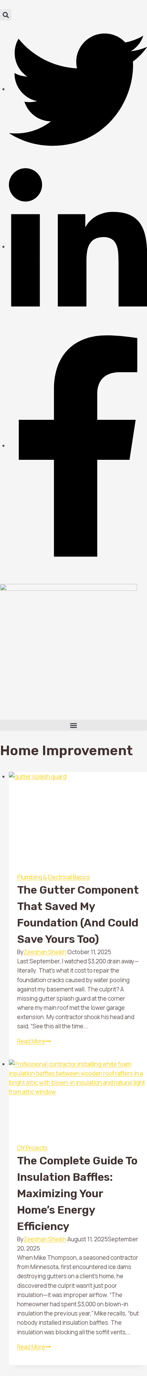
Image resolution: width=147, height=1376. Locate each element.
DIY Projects (32, 1148)
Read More (34, 1041)
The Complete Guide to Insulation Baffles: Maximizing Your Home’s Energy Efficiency (77, 1193)
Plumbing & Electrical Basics (53, 877)
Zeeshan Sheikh (45, 952)
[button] (5, 15)
